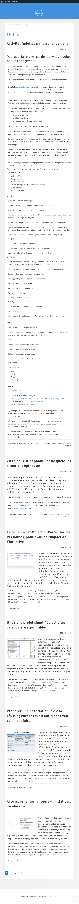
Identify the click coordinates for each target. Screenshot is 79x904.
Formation (31, 443)
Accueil (10, 25)
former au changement (35, 401)
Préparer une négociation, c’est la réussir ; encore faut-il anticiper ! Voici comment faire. (38, 716)
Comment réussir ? (18, 25)
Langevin (21, 393)
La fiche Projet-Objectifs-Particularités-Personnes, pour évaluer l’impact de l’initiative (39, 537)
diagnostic (67, 443)
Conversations (16, 404)
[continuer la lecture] (22, 508)
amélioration (49, 514)
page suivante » (18, 873)
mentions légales (27, 896)
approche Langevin (22, 87)
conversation (60, 514)
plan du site (39, 896)
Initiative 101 (39, 13)
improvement (58, 517)
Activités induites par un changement (37, 43)
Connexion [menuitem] (7, 1)
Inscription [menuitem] (15, 1)
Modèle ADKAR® (16, 390)
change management (54, 443)
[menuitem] (1, 1)
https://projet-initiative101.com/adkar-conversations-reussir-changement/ (37, 398)
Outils (38, 443)
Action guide (21, 443)
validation (67, 517)
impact (68, 514)
